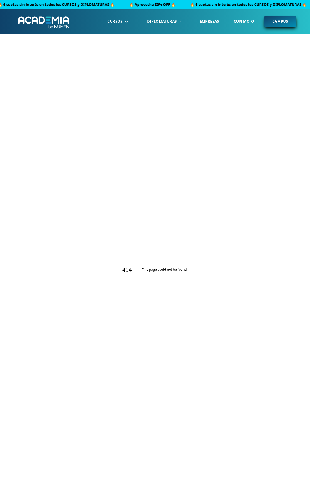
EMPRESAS (209, 21)
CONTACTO (244, 21)
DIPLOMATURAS (162, 21)
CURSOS (114, 21)
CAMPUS (280, 21)
